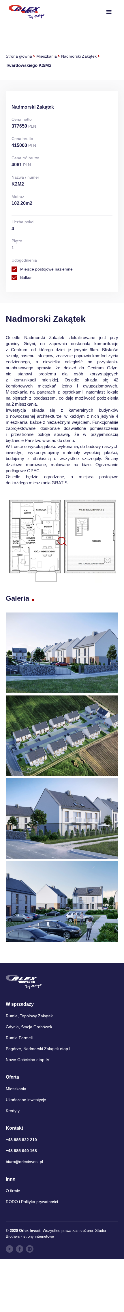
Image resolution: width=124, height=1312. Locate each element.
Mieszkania (46, 56)
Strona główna (19, 56)
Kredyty (13, 1110)
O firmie (13, 1190)
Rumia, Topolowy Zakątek (29, 1016)
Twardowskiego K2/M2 (28, 65)
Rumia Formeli (19, 1037)
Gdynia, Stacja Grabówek (29, 1026)
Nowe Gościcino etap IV (27, 1059)
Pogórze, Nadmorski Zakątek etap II (39, 1048)
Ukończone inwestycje (26, 1099)
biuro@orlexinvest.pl (24, 1161)
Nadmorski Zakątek (79, 56)
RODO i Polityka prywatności (32, 1201)
